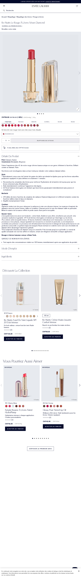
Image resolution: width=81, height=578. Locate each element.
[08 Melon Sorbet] (51, 406)
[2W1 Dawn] (24, 316)
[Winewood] (9, 125)
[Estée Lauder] (40, 6)
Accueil (4, 17)
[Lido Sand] (31, 125)
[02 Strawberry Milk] (54, 406)
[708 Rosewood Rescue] (23, 406)
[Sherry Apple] (34, 125)
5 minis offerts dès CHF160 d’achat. (40, 1)
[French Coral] (12, 125)
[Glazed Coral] (25, 125)
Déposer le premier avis (40, 449)
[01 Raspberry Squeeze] (47, 406)
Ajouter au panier (14, 339)
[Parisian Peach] (18, 125)
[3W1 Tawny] (30, 316)
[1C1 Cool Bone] (10, 316)
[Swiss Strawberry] (15, 125)
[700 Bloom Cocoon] (19, 406)
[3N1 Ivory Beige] (20, 316)
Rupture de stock (45, 140)
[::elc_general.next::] (37, 316)
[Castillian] (6, 125)
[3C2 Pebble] (27, 316)
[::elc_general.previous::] (4, 316)
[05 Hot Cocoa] (44, 406)
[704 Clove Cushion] (16, 406)
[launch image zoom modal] (77, 109)
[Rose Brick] (37, 125)
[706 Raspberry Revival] (9, 406)
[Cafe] (28, 125)
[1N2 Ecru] (14, 316)
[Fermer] (79, 571)
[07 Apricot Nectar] (61, 406)
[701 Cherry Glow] (6, 406)
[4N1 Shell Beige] (34, 316)
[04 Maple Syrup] (57, 406)
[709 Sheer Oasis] (13, 406)
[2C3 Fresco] (7, 316)
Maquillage (11, 17)
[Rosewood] (3, 125)
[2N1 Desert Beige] (17, 316)
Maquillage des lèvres (24, 17)
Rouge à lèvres (38, 17)
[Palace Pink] (22, 125)
